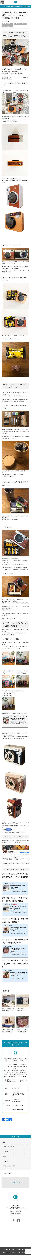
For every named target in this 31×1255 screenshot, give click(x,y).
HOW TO (5, 1161)
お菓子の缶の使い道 (20, 23)
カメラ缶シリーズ (7, 26)
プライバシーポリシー (9, 1249)
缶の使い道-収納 (7, 23)
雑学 (4, 1142)
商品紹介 (5, 1156)
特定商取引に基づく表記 (21, 1249)
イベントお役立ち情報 (9, 1166)
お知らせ (5, 1151)
